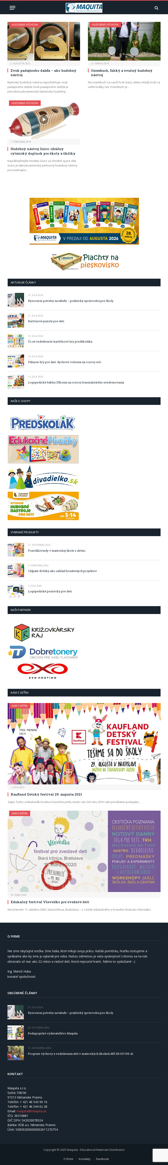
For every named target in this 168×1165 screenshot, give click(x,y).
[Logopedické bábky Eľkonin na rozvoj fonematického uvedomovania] (16, 381)
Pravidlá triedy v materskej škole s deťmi (56, 551)
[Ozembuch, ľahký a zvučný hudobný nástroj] (124, 41)
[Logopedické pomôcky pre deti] (16, 591)
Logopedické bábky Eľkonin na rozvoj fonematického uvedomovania (76, 382)
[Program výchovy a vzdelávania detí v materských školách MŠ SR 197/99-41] (15, 1053)
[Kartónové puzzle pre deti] (16, 320)
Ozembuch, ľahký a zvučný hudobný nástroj (121, 72)
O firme (68, 1159)
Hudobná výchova (25, 24)
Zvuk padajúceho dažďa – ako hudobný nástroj (43, 72)
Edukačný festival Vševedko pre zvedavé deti (50, 902)
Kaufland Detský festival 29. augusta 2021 (46, 794)
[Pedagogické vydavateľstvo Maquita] (15, 1032)
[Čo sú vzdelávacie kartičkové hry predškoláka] (16, 341)
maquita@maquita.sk (31, 1111)
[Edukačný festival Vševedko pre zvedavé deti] (84, 851)
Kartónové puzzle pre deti (46, 321)
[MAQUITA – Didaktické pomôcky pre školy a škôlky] (84, 8)
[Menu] (12, 8)
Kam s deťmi (20, 706)
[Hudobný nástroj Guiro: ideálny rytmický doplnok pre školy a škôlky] (43, 119)
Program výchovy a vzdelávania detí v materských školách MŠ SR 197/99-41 (80, 1054)
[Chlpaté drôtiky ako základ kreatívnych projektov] (16, 570)
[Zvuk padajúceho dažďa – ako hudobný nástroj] (43, 41)
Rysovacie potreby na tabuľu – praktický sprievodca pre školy (71, 301)
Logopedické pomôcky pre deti (50, 591)
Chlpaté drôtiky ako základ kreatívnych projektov (62, 571)
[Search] (156, 8)
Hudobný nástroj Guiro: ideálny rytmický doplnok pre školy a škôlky (42, 151)
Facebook (102, 1159)
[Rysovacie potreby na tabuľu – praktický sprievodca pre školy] (16, 300)
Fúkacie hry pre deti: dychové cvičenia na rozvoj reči (64, 362)
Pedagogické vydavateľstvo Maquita (53, 1033)
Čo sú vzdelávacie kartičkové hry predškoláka (60, 341)
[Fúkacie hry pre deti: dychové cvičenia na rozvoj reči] (16, 361)
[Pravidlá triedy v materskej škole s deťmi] (16, 550)
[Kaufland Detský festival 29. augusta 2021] (84, 743)
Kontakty (85, 1159)
